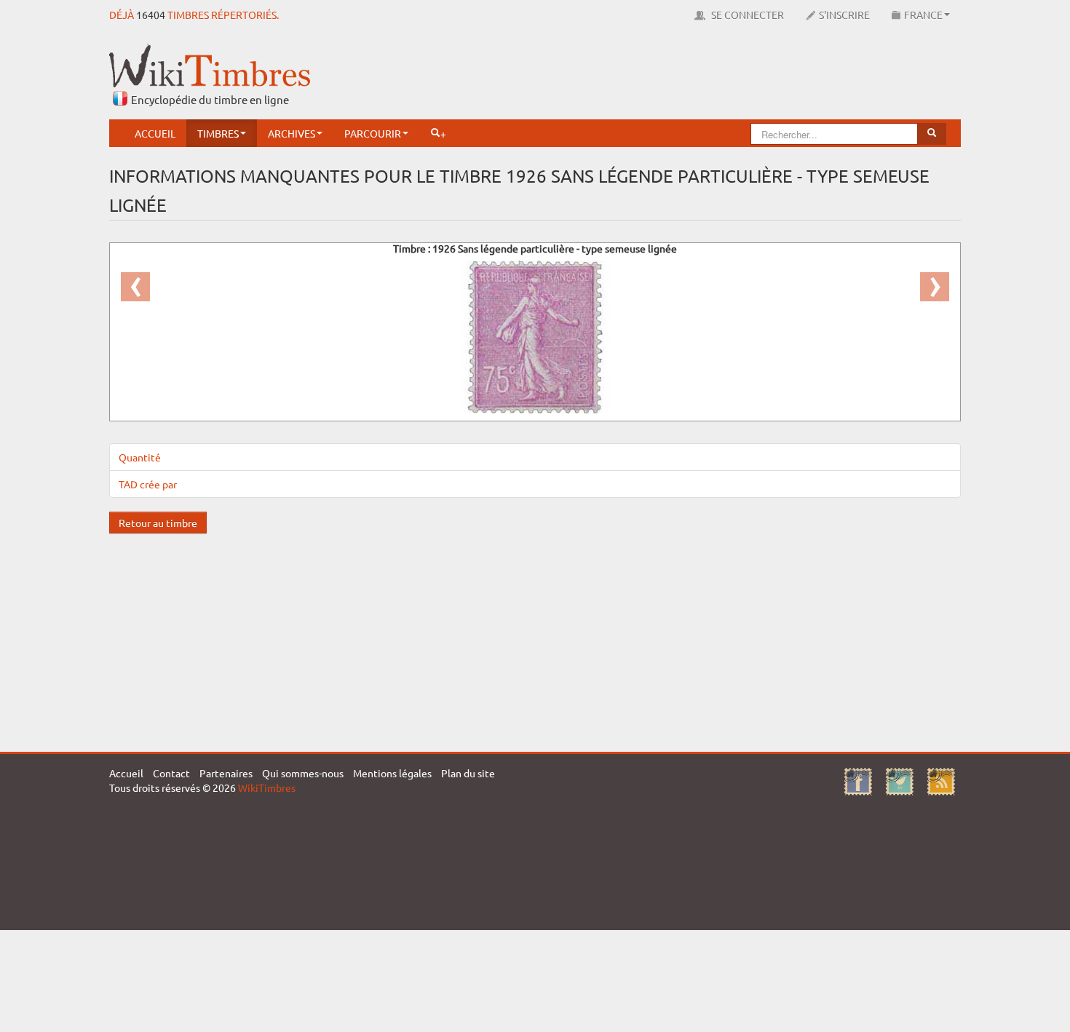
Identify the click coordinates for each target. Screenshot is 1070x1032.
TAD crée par (148, 484)
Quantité (140, 457)
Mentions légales (392, 772)
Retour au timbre (158, 522)
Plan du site (468, 772)
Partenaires (226, 772)
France (923, 14)
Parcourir (372, 133)
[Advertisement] (696, 76)
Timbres (218, 133)
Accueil (155, 133)
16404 (150, 14)
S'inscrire (844, 14)
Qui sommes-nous (303, 772)
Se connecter (746, 14)
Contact (171, 772)
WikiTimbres (267, 787)
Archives (291, 133)
